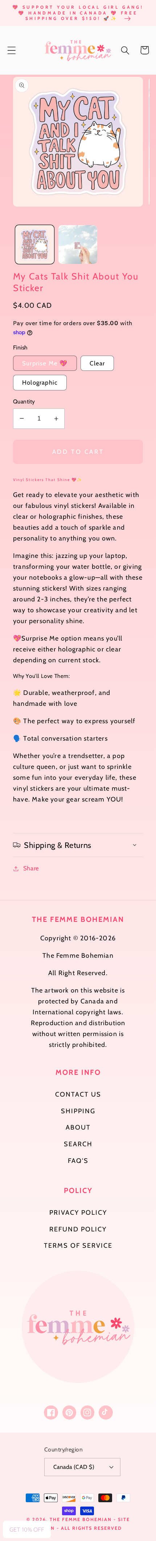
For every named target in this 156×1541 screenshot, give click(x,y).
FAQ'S (78, 1161)
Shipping (78, 1111)
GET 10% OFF (26, 1529)
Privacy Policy (78, 1213)
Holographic (40, 382)
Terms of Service (78, 1246)
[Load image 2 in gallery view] (77, 244)
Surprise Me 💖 (45, 363)
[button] (11, 50)
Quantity (24, 401)
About (78, 1127)
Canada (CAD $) (74, 1466)
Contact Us (78, 1094)
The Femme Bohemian (81, 1519)
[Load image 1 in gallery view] (34, 244)
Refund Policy (78, 1229)
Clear (97, 363)
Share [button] (31, 868)
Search (78, 1144)
